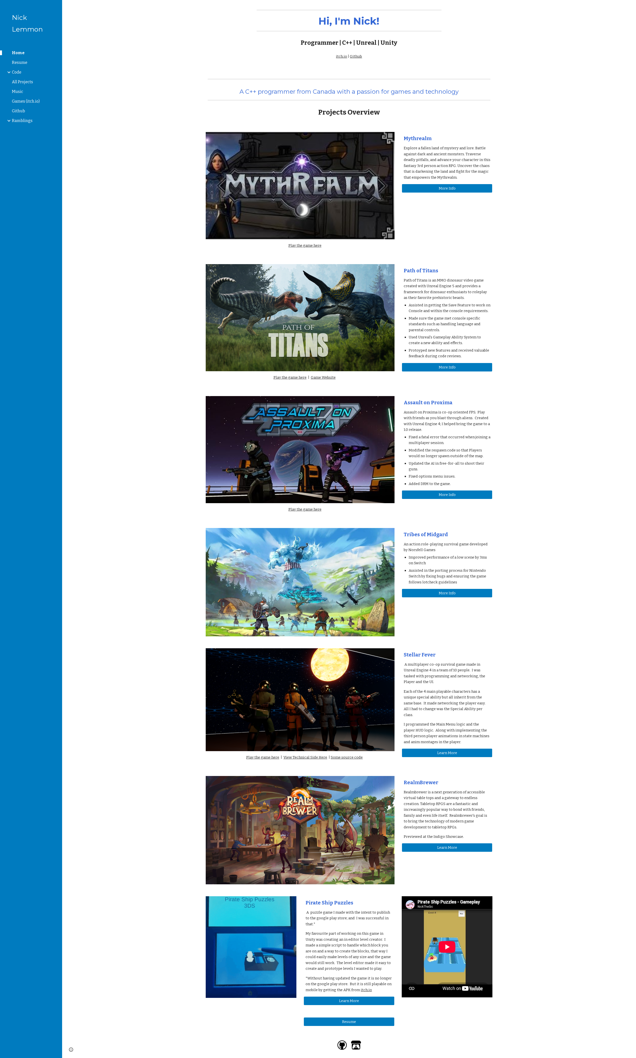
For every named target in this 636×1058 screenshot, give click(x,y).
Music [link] (17, 91)
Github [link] (18, 111)
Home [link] (18, 52)
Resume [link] (19, 62)
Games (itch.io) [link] (26, 101)
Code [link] (16, 72)
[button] (630, 7)
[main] (349, 28)
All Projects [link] (22, 82)
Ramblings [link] (22, 120)
